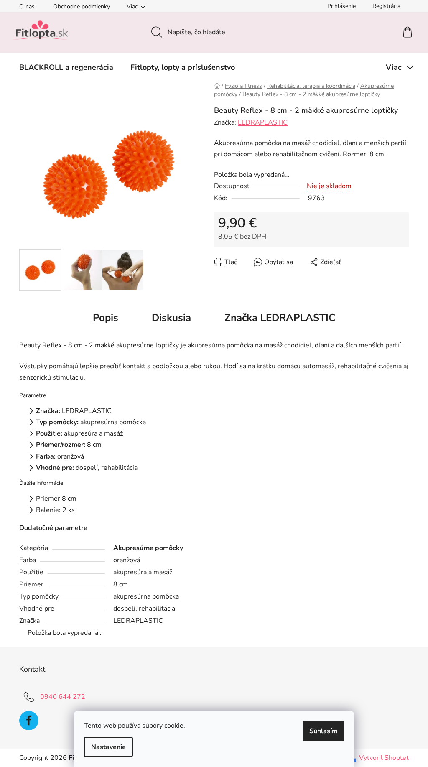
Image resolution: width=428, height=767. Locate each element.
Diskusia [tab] (171, 317)
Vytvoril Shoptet (384, 757)
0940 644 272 (62, 696)
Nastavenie (108, 747)
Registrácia (386, 6)
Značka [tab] (279, 317)
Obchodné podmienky (81, 6)
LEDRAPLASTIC (263, 122)
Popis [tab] (105, 317)
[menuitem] (66, 67)
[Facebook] (28, 720)
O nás (27, 6)
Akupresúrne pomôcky (148, 548)
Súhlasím (323, 731)
